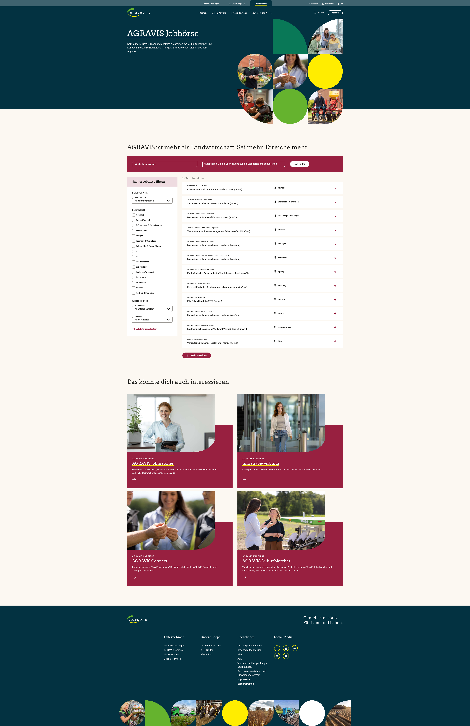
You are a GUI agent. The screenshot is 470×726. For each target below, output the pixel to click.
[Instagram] (286, 648)
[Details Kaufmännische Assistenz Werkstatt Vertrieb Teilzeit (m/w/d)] (331, 327)
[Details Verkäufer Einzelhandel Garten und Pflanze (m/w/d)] (331, 201)
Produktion (141, 282)
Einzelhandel (141, 230)
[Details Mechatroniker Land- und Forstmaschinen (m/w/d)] (331, 215)
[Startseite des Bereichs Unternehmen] (138, 12)
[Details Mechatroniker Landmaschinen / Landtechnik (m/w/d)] (331, 243)
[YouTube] (286, 656)
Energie (139, 236)
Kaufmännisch (142, 262)
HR (137, 251)
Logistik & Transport (145, 272)
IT (137, 256)
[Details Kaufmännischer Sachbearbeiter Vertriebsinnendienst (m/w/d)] (331, 271)
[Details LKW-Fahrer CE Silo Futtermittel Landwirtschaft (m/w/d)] (331, 187)
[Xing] (277, 656)
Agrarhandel (141, 215)
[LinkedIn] (295, 648)
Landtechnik (141, 267)
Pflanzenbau (141, 277)
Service (139, 288)
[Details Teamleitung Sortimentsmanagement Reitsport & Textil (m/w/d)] (331, 229)
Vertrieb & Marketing (145, 293)
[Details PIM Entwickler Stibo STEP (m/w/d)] (331, 299)
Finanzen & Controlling (146, 241)
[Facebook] (277, 648)
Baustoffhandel (143, 220)
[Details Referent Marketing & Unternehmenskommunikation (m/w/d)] (331, 285)
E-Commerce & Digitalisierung (149, 225)
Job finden (300, 164)
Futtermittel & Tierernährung (148, 246)
